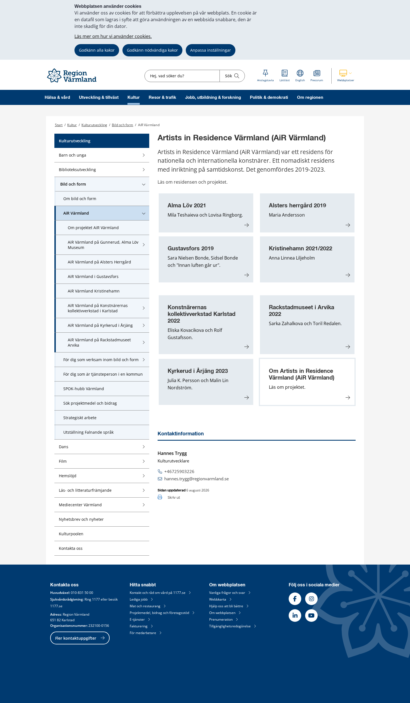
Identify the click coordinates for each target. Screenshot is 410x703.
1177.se (56, 606)
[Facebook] (295, 598)
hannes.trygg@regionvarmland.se (196, 478)
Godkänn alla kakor (97, 50)
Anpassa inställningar (210, 50)
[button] (346, 76)
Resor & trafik (162, 97)
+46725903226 (179, 471)
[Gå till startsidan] (74, 82)
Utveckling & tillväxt (99, 97)
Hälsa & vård (57, 97)
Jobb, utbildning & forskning (213, 97)
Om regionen (310, 97)
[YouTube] (311, 615)
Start (59, 125)
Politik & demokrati (269, 97)
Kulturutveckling (94, 125)
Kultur (133, 97)
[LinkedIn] (295, 615)
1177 (96, 599)
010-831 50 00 (82, 592)
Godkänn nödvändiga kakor (152, 50)
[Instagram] (311, 598)
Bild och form (122, 125)
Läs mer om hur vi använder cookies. (113, 36)
